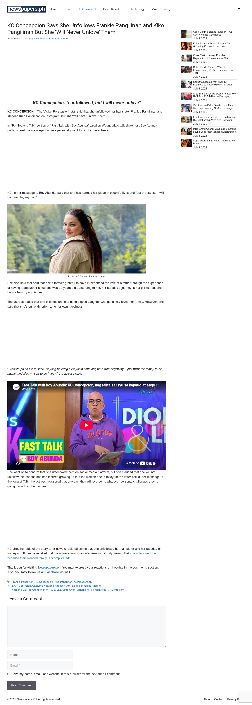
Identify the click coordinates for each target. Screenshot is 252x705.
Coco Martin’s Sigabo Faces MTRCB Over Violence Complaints (213, 33)
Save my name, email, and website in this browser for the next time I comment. (66, 674)
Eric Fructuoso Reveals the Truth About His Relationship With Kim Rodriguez (214, 118)
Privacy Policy (236, 699)
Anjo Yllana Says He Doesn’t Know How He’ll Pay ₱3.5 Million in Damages (214, 95)
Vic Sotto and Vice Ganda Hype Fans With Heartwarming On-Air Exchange (213, 107)
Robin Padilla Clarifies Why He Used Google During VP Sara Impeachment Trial (213, 70)
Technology (137, 9)
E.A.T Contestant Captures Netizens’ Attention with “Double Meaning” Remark (57, 585)
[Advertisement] (86, 73)
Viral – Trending (161, 9)
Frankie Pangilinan (22, 581)
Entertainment (87, 9)
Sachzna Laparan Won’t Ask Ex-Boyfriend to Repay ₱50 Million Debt (212, 83)
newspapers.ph (83, 581)
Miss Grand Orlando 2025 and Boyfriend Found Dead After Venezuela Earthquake (215, 130)
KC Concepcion (44, 581)
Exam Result (111, 9)
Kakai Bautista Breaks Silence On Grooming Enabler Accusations (211, 45)
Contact (219, 699)
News (68, 9)
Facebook (52, 572)
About (206, 699)
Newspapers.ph (49, 567)
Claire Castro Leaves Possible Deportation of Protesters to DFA (210, 57)
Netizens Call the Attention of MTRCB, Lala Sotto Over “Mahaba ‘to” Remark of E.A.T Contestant (68, 589)
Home (53, 9)
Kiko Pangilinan (63, 581)
